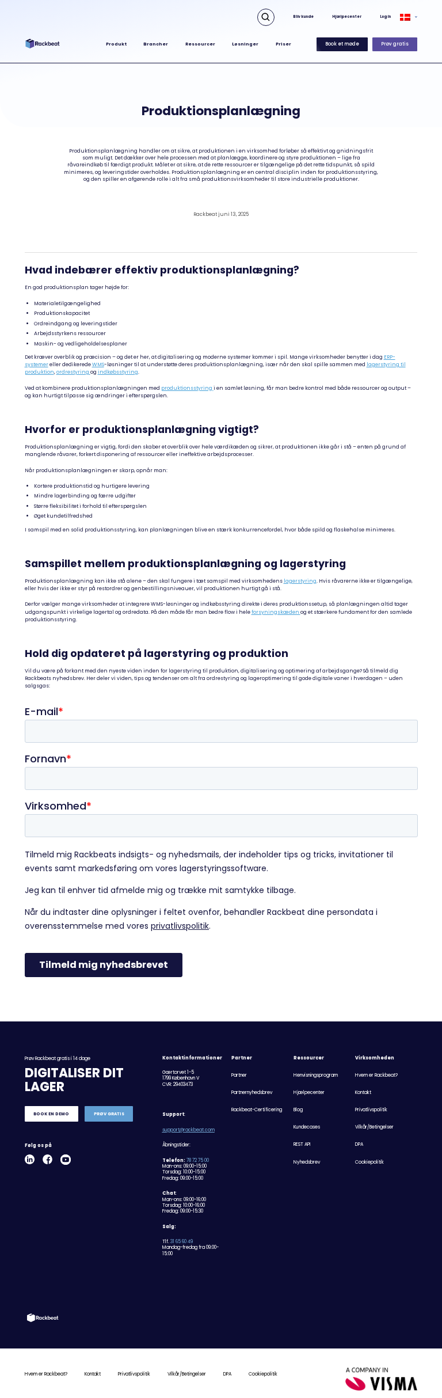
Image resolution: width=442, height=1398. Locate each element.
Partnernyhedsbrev (251, 1092)
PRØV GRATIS (109, 1114)
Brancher (155, 44)
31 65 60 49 (181, 1242)
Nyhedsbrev (307, 1162)
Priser (283, 44)
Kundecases (307, 1127)
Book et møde (342, 44)
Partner (239, 1075)
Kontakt (363, 1092)
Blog (298, 1110)
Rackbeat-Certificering (256, 1110)
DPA (359, 1144)
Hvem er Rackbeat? (376, 1075)
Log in (385, 16)
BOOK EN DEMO (51, 1114)
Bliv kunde (303, 16)
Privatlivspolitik (371, 1110)
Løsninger (245, 44)
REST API (302, 1144)
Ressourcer (200, 44)
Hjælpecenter (346, 16)
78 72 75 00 (197, 1160)
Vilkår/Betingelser (374, 1127)
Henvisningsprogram (316, 1075)
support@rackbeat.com (188, 1130)
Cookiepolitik (369, 1162)
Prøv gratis (395, 44)
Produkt (116, 44)
